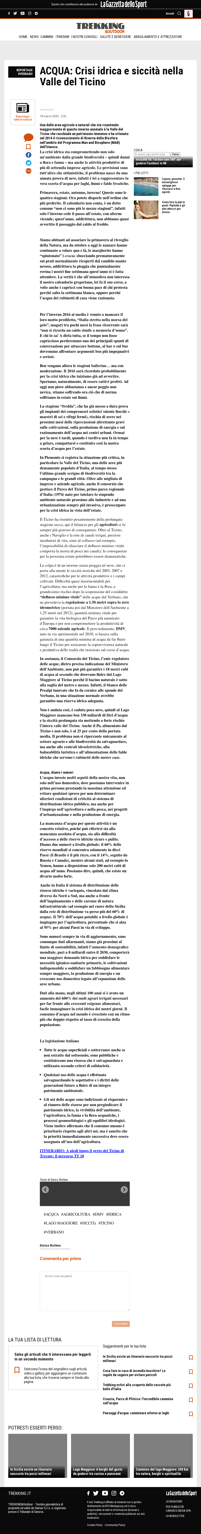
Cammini (46, 37)
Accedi (170, 13)
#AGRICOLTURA (75, 1214)
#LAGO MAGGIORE (61, 1223)
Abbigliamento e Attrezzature (158, 37)
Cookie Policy (95, 1525)
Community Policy (115, 1525)
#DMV (98, 1214)
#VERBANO (54, 1232)
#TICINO (106, 1223)
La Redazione (174, 1501)
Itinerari (62, 37)
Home (23, 37)
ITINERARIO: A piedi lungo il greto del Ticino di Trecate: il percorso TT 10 (82, 1153)
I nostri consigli (84, 37)
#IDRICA (114, 1214)
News (34, 37)
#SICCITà (88, 1223)
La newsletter (175, 1516)
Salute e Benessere (115, 37)
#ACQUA (51, 1214)
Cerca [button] (175, 154)
